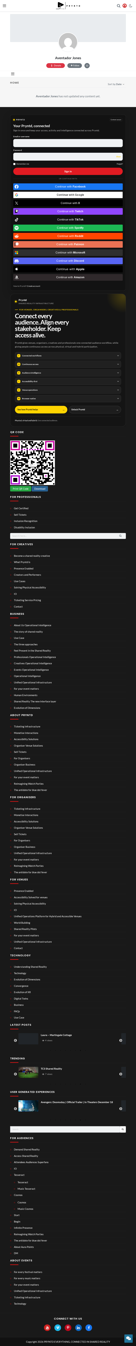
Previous (15, 1040)
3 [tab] (60, 1050)
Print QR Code (21, 488)
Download (39, 488)
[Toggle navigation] (12, 74)
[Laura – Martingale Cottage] (28, 1038)
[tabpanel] (68, 1038)
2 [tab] (55, 1050)
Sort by (115, 84)
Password (17, 150)
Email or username (21, 136)
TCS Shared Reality (51, 1068)
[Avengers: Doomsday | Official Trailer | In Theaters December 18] (28, 1105)
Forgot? (120, 164)
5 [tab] (70, 1050)
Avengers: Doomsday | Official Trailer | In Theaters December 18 (77, 1102)
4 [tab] (65, 1050)
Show (118, 157)
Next (120, 1040)
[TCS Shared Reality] (28, 1072)
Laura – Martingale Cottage (56, 1034)
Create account (33, 286)
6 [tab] (75, 1050)
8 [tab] (85, 1050)
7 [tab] (80, 1050)
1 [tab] (50, 1050)
